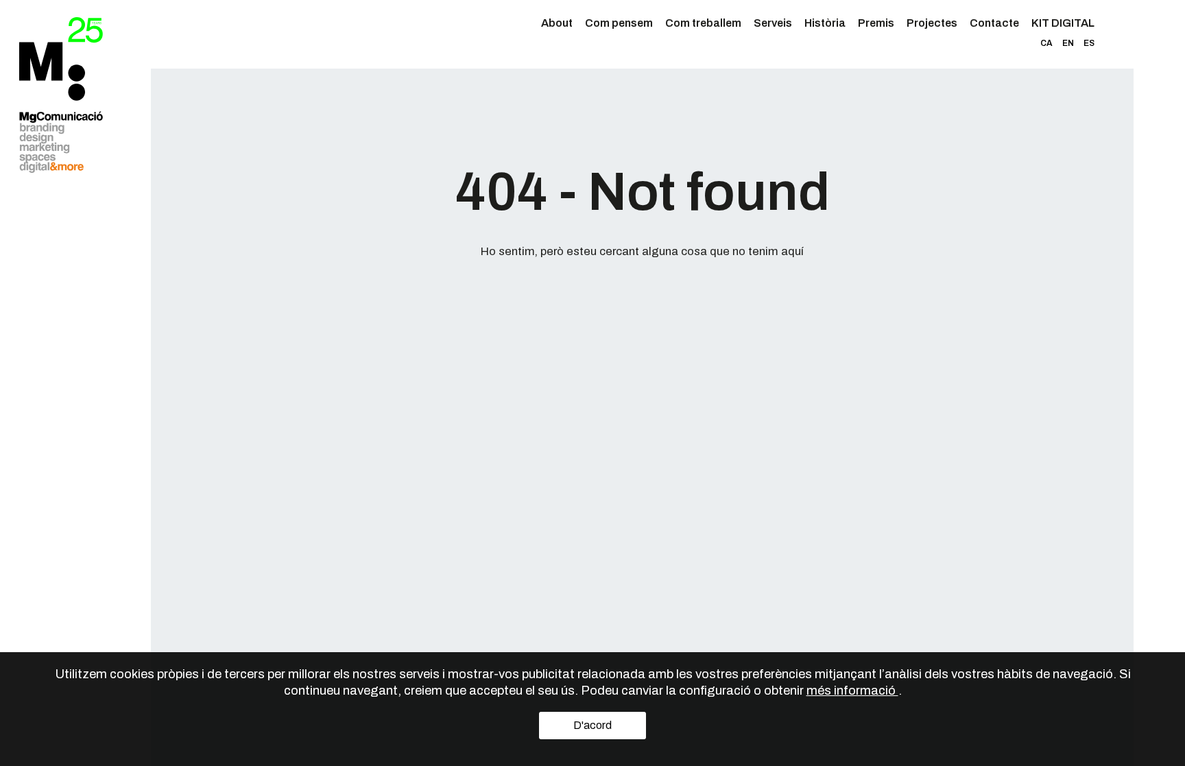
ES (1089, 43)
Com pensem (619, 23)
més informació (852, 690)
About (557, 23)
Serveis (773, 23)
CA (1046, 43)
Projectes (932, 23)
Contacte (994, 23)
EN (1068, 43)
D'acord (592, 725)
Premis (876, 23)
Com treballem (703, 23)
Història (825, 23)
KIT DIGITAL (1062, 23)
